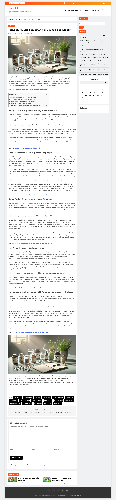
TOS (81, 10)
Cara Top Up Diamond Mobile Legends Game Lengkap (94, 57)
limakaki (12, 33)
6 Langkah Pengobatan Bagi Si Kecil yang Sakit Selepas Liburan (35, 195)
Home (64, 10)
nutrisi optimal (48, 400)
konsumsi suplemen (24, 400)
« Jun (93, 102)
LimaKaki (14, 8)
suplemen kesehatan (15, 403)
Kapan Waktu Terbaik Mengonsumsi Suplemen (23, 101)
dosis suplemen (28, 397)
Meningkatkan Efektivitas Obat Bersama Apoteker (30, 288)
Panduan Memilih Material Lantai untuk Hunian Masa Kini (94, 46)
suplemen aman (58, 400)
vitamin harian (47, 403)
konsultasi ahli (13, 400)
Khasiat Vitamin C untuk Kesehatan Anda (27, 148)
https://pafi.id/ (26, 85)
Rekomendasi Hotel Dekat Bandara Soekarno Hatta (92, 54)
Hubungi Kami (95, 10)
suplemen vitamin (27, 403)
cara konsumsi (18, 397)
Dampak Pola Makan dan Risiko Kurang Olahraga (61, 479)
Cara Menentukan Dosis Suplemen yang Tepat (23, 99)
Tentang (87, 10)
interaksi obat (69, 397)
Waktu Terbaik (57, 403)
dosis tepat (37, 397)
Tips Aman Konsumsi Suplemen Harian (21, 103)
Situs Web (57, 449)
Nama (12, 449)
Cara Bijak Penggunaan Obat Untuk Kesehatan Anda (31, 90)
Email (34, 449)
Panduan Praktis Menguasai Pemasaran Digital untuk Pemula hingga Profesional (93, 42)
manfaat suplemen (37, 400)
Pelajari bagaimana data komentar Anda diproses (52, 465)
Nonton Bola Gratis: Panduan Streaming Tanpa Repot (93, 61)
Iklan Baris (83, 111)
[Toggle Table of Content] (45, 95)
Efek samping (46, 397)
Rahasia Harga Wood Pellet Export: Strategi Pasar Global (94, 74)
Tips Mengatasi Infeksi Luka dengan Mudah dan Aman (32, 332)
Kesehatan (11, 25)
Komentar (13, 430)
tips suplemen (38, 403)
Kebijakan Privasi (73, 10)
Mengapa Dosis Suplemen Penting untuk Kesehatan (24, 97)
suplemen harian (69, 400)
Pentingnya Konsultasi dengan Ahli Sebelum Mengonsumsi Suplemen (29, 105)
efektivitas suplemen (58, 397)
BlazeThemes (78, 495)
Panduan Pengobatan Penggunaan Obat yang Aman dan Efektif (34, 243)
